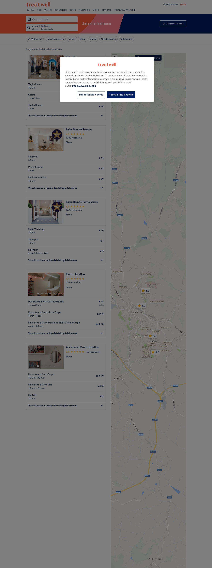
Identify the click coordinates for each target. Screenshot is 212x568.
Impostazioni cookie (91, 94)
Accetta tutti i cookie (121, 94)
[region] (107, 79)
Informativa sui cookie (84, 86)
